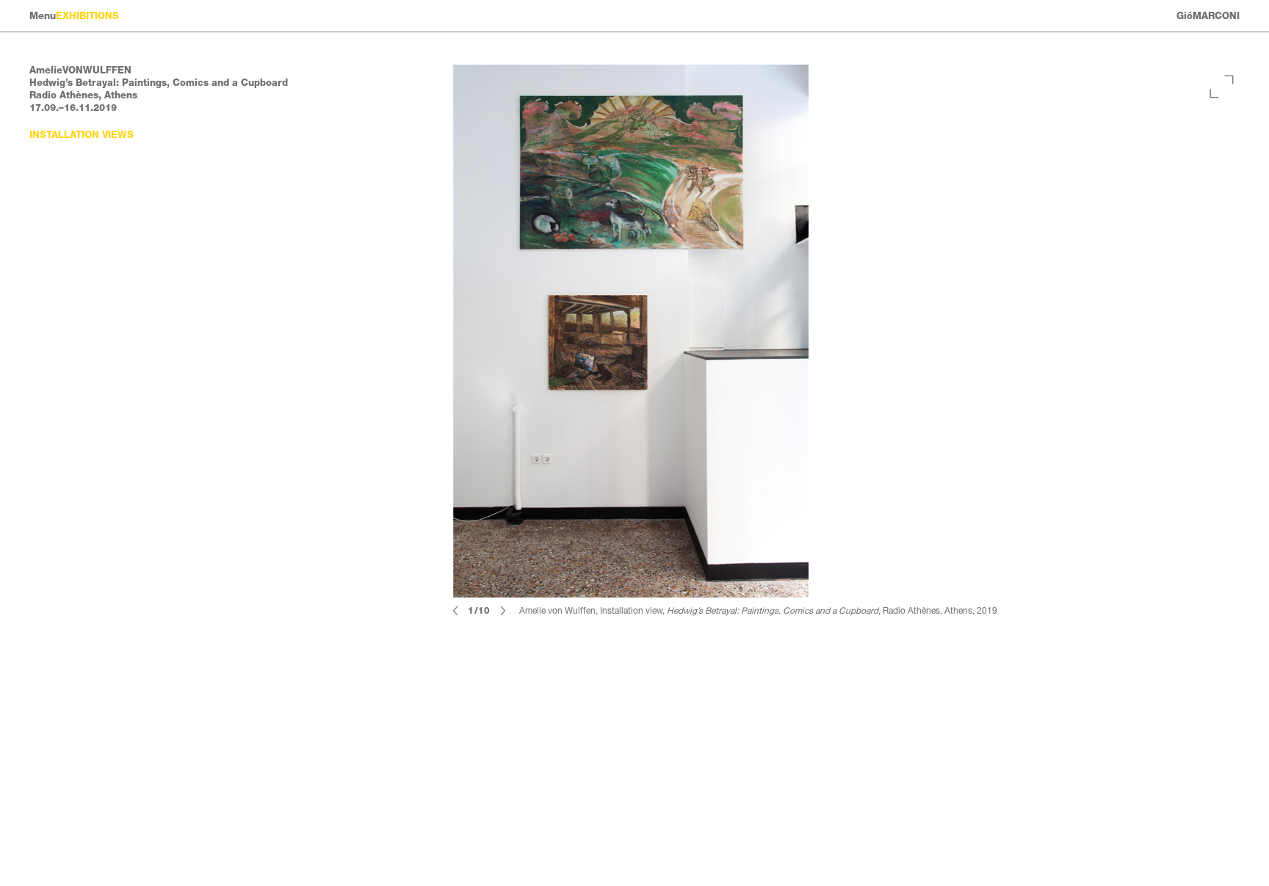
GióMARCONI (1208, 16)
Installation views (81, 134)
